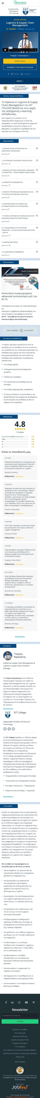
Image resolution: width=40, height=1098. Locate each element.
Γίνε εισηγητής (20, 1047)
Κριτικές (28, 29)
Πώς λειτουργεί (20, 1033)
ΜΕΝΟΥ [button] (20, 81)
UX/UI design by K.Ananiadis (20, 1095)
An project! (20, 1097)
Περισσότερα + (8, 709)
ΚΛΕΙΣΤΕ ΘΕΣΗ (20, 61)
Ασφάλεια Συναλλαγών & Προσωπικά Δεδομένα (20, 1053)
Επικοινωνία (20, 1057)
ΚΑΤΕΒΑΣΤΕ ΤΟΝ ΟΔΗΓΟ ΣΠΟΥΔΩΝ (20, 67)
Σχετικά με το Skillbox (20, 1030)
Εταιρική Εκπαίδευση (20, 1036)
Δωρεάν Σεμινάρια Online (20, 1040)
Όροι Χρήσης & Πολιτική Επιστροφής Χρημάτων (20, 1050)
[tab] (20, 151)
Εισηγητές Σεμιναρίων (20, 1043)
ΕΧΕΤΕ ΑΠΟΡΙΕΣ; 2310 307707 (20, 330)
